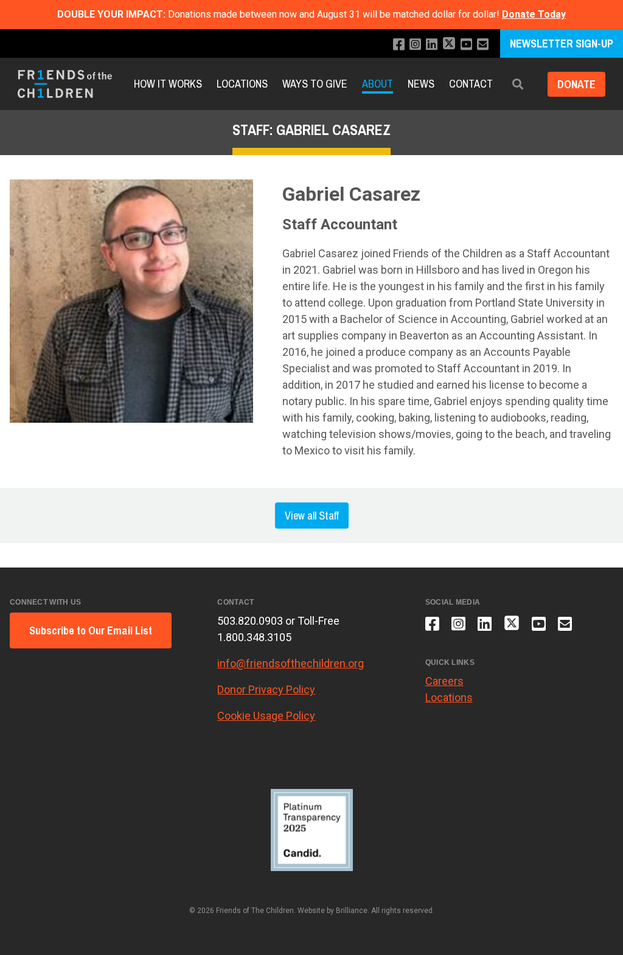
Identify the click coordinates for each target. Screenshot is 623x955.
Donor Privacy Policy (266, 689)
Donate (576, 84)
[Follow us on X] (449, 44)
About (377, 83)
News (421, 83)
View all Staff (312, 515)
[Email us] (483, 45)
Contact (471, 83)
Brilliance (351, 910)
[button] (517, 84)
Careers (444, 681)
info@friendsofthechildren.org (290, 663)
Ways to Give (314, 83)
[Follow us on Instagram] (415, 45)
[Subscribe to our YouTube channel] (466, 45)
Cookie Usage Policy (266, 715)
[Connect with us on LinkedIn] (431, 45)
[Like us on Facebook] (399, 45)
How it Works (168, 83)
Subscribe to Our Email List (90, 630)
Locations (242, 83)
